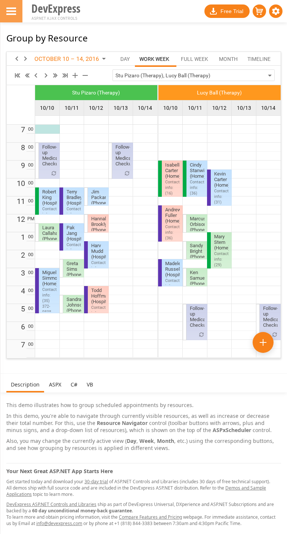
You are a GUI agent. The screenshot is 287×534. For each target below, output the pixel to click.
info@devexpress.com (59, 523)
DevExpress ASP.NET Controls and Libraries (51, 504)
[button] (276, 11)
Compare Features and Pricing (150, 517)
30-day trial (96, 481)
